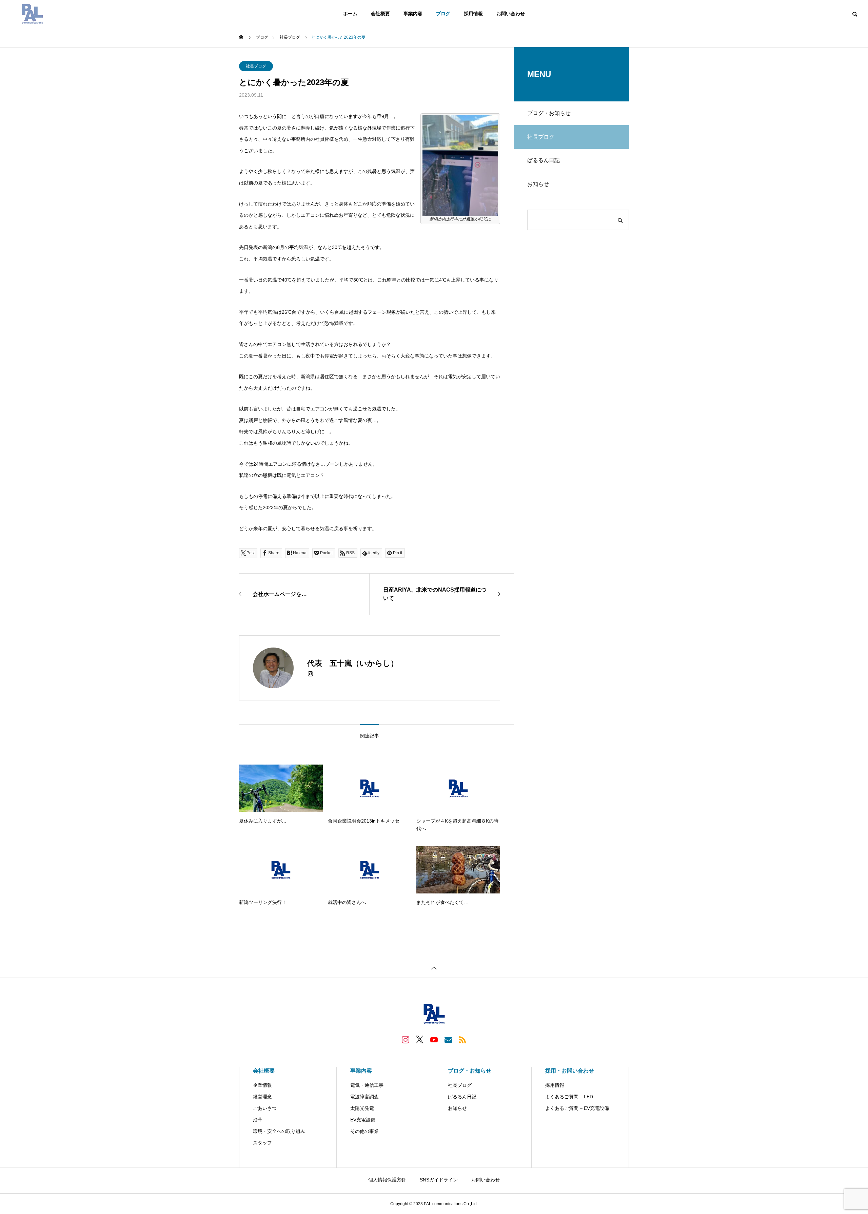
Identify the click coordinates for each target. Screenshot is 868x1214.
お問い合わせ (510, 13)
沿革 (257, 1119)
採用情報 (473, 13)
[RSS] (462, 1039)
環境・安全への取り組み (279, 1131)
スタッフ (262, 1142)
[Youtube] (434, 1039)
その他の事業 (364, 1131)
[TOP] (434, 967)
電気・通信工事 (366, 1085)
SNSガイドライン (439, 1179)
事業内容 (412, 13)
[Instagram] (310, 674)
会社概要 (380, 13)
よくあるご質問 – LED (569, 1096)
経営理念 (262, 1096)
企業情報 (262, 1085)
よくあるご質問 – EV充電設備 (577, 1108)
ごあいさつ (265, 1108)
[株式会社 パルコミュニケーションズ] (32, 13)
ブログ (443, 13)
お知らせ (538, 184)
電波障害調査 (364, 1096)
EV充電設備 (362, 1119)
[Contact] (448, 1039)
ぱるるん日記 (543, 160)
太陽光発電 (362, 1108)
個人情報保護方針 (387, 1179)
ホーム (350, 13)
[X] (419, 1039)
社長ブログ (256, 66)
